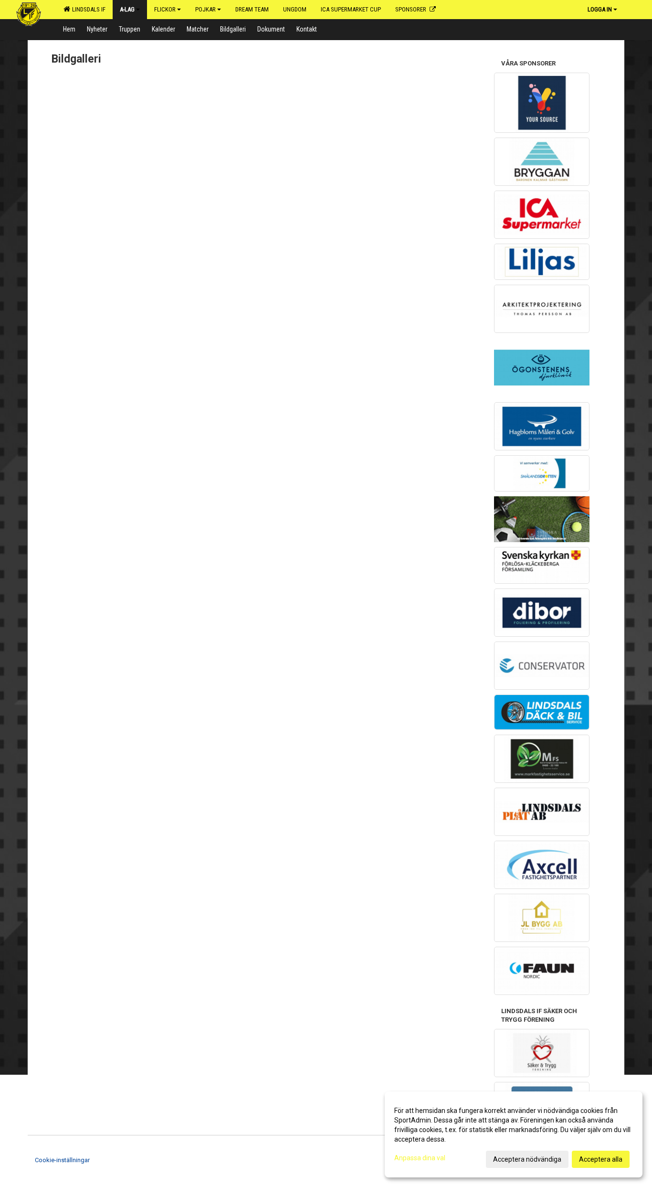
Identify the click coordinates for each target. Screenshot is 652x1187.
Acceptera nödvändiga (527, 1159)
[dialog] (513, 1134)
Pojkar (205, 9)
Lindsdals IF (87, 9)
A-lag (127, 9)
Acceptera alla (600, 1159)
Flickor (165, 9)
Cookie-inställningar (62, 1160)
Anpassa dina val (419, 1158)
